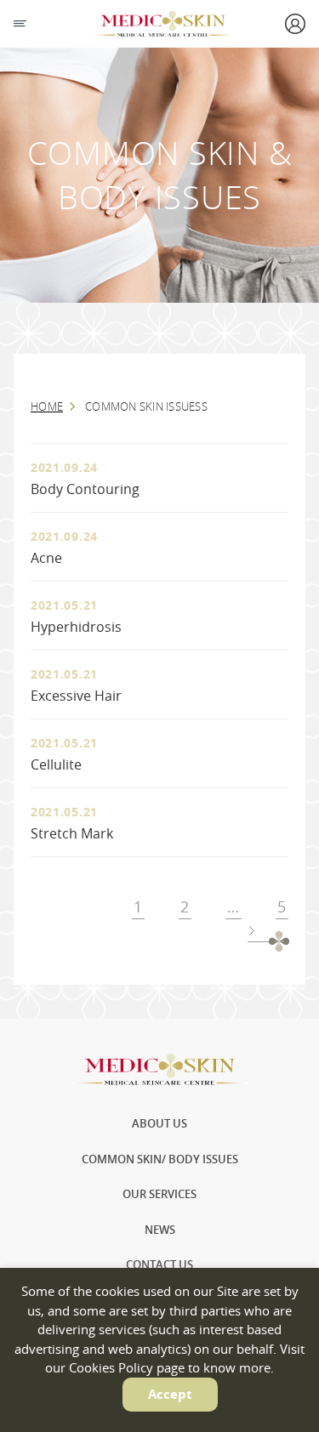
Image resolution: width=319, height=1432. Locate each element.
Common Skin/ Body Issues (160, 1159)
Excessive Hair (76, 695)
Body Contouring (85, 489)
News (160, 1229)
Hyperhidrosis (76, 626)
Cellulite (56, 764)
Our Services (159, 1194)
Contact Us (159, 1264)
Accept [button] (170, 1394)
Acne (46, 557)
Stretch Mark (72, 833)
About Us (159, 1123)
